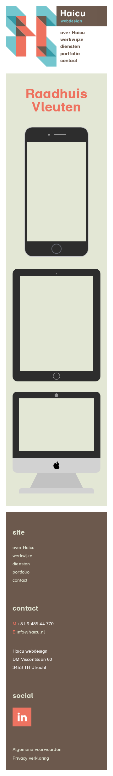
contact (68, 61)
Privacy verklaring (31, 759)
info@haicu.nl (31, 632)
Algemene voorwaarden (37, 750)
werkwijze (72, 40)
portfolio (70, 54)
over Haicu (72, 33)
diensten (70, 47)
